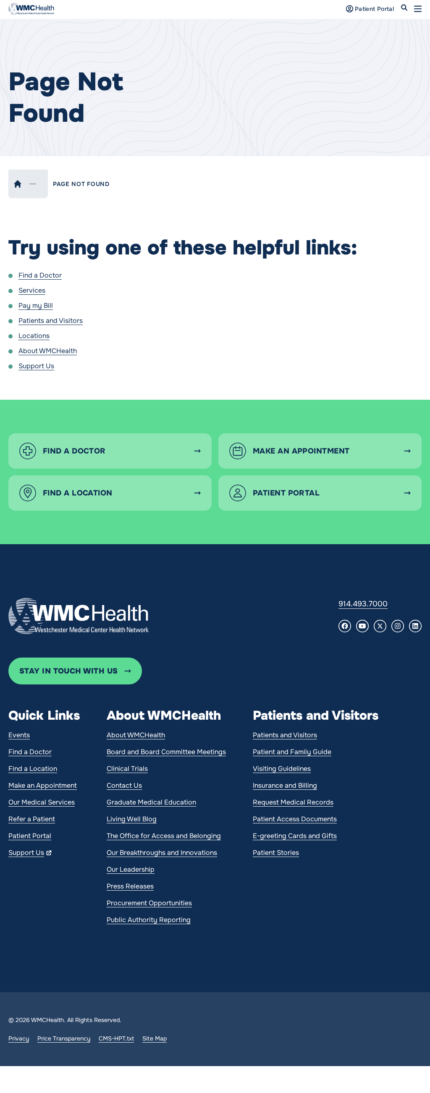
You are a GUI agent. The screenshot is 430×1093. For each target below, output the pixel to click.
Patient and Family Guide (292, 751)
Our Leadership (131, 869)
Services (31, 290)
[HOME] (17, 184)
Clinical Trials (127, 768)
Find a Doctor (40, 275)
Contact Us (124, 785)
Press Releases (130, 886)
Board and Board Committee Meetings (166, 751)
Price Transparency (63, 1038)
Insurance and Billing (285, 785)
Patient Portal (29, 835)
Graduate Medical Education (151, 802)
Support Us (36, 366)
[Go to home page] (78, 616)
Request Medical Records (293, 802)
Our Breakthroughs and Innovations (162, 852)
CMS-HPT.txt (116, 1038)
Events (19, 735)
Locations (34, 335)
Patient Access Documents (295, 819)
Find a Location (32, 768)
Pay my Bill (35, 305)
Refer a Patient (31, 819)
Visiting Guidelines (282, 768)
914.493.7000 (363, 603)
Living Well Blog (132, 819)
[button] (418, 9)
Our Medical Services (41, 802)
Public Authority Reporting (149, 919)
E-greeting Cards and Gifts (295, 835)
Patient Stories (276, 852)
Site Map (154, 1038)
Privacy (18, 1038)
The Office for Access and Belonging (164, 835)
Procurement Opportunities (149, 903)
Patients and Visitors (50, 320)
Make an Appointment (42, 785)
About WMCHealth (47, 350)
